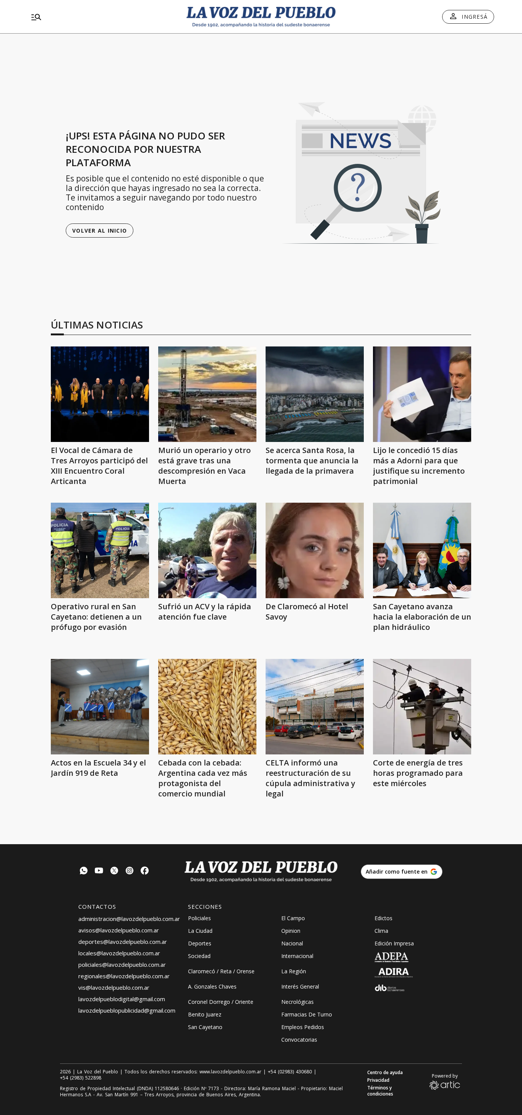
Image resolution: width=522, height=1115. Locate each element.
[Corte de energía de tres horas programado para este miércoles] (422, 706)
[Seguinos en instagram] (129, 871)
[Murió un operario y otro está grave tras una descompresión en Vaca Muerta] (207, 394)
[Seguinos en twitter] (114, 871)
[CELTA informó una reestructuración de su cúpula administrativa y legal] (315, 706)
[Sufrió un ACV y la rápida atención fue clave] (207, 550)
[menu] (102, 16)
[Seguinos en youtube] (99, 871)
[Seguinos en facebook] (145, 871)
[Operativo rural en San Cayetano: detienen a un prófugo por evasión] (100, 550)
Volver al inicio (99, 230)
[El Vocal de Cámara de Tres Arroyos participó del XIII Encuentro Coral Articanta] (100, 394)
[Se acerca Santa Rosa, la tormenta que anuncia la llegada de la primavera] (315, 394)
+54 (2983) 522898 (80, 1078)
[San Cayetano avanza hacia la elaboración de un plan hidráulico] (422, 550)
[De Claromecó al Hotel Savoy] (315, 550)
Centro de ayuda (385, 1073)
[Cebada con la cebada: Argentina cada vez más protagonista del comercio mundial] (207, 706)
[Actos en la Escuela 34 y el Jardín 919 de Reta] (100, 706)
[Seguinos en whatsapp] (83, 871)
